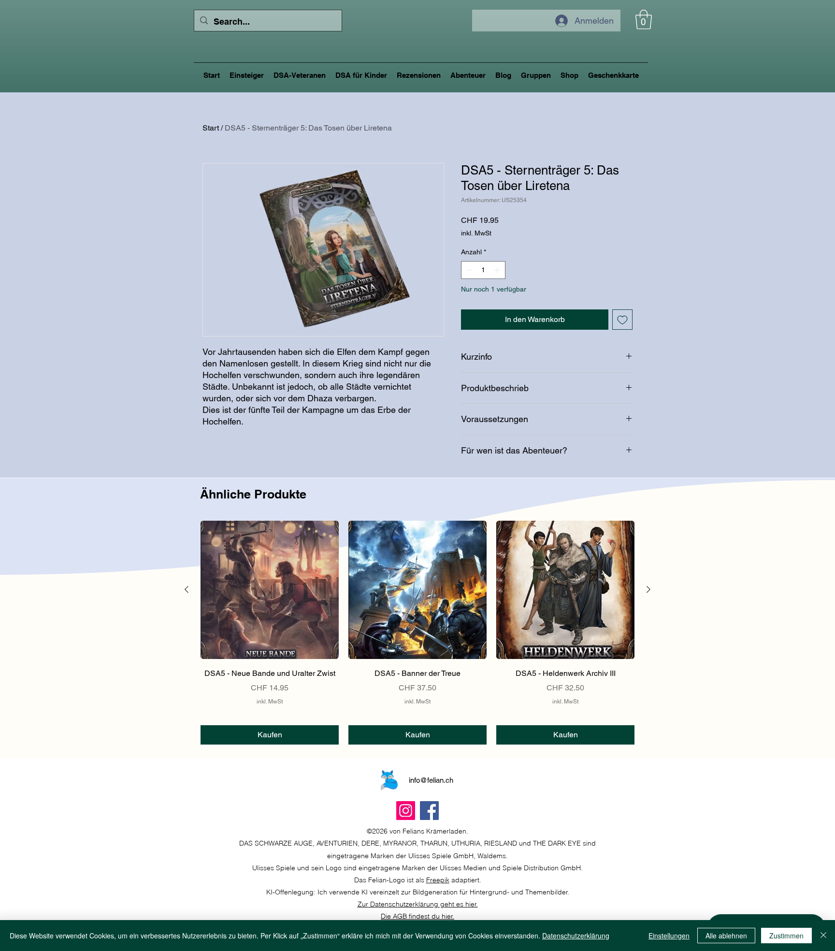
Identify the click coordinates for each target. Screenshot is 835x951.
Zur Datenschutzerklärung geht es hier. (418, 904)
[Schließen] (823, 935)
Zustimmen (786, 935)
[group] (417, 632)
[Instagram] (405, 810)
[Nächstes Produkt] (648, 589)
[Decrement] (468, 270)
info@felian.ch (431, 780)
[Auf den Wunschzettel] (622, 319)
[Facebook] (429, 810)
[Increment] (498, 270)
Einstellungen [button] (669, 935)
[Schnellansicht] (270, 590)
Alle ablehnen (726, 935)
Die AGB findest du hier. (417, 916)
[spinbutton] (483, 270)
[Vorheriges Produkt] (186, 589)
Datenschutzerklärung (575, 935)
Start (210, 127)
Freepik (437, 880)
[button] (643, 19)
